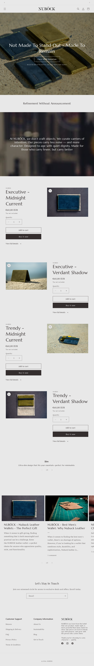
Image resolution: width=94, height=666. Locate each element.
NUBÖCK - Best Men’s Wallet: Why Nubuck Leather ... (66, 528)
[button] (4, 8)
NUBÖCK (50, 661)
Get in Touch (38, 639)
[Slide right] (52, 470)
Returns (9, 624)
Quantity (9, 217)
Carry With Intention (47, 59)
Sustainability (39, 629)
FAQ (7, 634)
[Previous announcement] (4, 2)
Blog (35, 634)
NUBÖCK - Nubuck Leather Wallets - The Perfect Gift (21, 526)
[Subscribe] (65, 596)
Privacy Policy (11, 639)
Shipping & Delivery (13, 629)
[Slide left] (41, 470)
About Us (37, 624)
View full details (12, 243)
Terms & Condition (13, 645)
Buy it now (23, 237)
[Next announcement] (89, 2)
